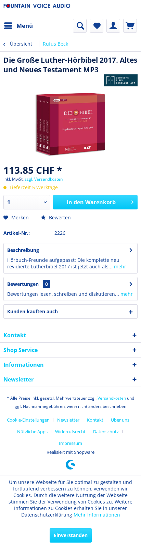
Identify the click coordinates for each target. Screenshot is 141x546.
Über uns (120, 420)
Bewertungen (23, 284)
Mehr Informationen (97, 514)
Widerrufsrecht (70, 431)
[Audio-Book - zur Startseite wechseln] (36, 9)
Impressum (70, 443)
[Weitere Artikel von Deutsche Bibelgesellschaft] (121, 80)
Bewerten (59, 217)
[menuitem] (18, 26)
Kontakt (95, 420)
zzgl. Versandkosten (44, 179)
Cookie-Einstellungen (28, 420)
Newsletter (68, 420)
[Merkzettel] (96, 26)
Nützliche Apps (32, 431)
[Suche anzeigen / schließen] (80, 26)
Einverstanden (71, 535)
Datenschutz (106, 431)
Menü (24, 25)
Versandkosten (112, 398)
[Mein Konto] (113, 26)
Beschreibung (23, 250)
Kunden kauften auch (32, 311)
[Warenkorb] (130, 26)
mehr (119, 266)
